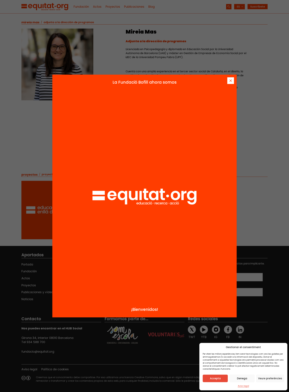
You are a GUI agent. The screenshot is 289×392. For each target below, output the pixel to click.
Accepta (215, 378)
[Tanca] (230, 80)
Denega (242, 378)
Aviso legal (243, 385)
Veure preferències (270, 378)
